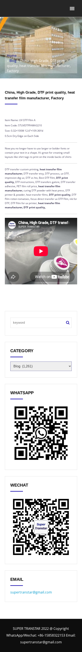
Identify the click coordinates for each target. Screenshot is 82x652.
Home (12, 55)
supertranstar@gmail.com (31, 592)
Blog (12, 60)
